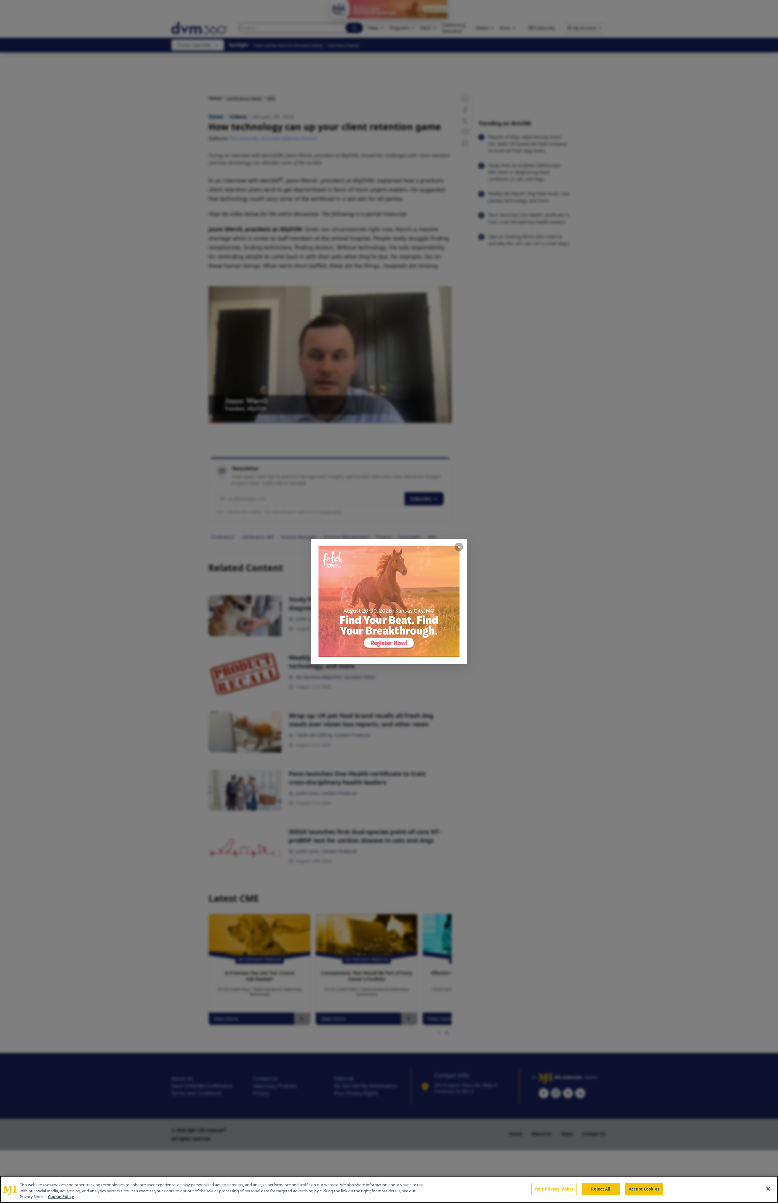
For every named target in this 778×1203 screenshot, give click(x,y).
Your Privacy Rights (554, 1188)
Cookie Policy (61, 1196)
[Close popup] (459, 547)
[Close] (768, 1188)
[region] (389, 1189)
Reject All (600, 1188)
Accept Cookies (644, 1188)
